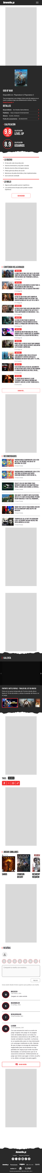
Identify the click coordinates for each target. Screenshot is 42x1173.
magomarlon (15, 1003)
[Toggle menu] (37, 2)
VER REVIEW (21, 196)
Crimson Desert (20, 875)
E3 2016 (11, 778)
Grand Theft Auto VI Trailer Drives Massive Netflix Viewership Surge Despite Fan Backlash (27, 508)
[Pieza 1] (9, 703)
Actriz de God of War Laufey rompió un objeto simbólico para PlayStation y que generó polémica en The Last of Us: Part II (27, 298)
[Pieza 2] (26, 703)
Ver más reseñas (23, 1064)
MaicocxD (14, 991)
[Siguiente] (41, 673)
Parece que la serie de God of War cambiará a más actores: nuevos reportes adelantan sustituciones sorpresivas (27, 345)
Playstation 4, (19, 95)
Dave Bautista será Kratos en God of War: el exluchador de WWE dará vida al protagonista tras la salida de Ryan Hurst (27, 286)
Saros (4, 874)
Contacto (15, 1155)
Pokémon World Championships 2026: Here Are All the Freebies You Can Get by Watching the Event (27, 461)
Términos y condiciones (24, 1155)
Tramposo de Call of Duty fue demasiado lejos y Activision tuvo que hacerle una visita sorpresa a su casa (26, 520)
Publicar (35, 980)
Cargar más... (21, 390)
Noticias (18, 270)
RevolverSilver (16, 1014)
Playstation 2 (29, 95)
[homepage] (9, 2)
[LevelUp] (5, 1165)
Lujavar (13, 1026)
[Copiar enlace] (17, 783)
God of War (8, 91)
